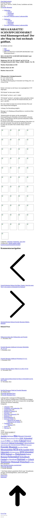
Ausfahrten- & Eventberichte (12, 408)
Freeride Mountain (9, 447)
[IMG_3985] (4, 145)
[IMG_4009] (4, 192)
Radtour (28, 454)
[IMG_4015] (21, 201)
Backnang (10, 436)
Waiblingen (6, 462)
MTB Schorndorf (27, 452)
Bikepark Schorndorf (24, 436)
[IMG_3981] (4, 135)
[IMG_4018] (13, 210)
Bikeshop (3, 438)
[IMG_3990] (30, 145)
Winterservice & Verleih (13, 422)
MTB (15, 449)
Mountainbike (7, 449)
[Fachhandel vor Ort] (8, 395)
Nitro (13, 454)
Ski (8, 459)
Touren (6, 426)
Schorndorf (17, 244)
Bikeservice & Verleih (13, 420)
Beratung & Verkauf (9, 411)
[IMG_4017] (4, 210)
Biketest (17, 438)
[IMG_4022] (4, 220)
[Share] (3, 515)
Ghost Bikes (20, 447)
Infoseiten (6, 413)
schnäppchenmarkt (9, 244)
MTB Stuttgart (6, 454)
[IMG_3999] (4, 173)
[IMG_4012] (30, 192)
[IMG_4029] (30, 220)
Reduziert (16, 241)
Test (27, 459)
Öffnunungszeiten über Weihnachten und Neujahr (14, 337)
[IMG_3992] (13, 154)
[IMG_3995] (4, 163)
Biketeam (10, 425)
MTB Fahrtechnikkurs (14, 452)
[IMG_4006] (13, 182)
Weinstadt (15, 462)
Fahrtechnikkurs (29, 443)
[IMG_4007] (21, 182)
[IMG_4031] (13, 229)
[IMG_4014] (13, 201)
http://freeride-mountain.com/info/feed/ (11, 465)
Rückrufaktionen (8, 417)
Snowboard (13, 459)
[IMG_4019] (21, 210)
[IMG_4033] (30, 229)
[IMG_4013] (4, 201)
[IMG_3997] (21, 163)
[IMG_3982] (13, 135)
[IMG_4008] (30, 182)
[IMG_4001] (13, 173)
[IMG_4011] (21, 192)
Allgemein (10, 241)
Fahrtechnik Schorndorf (15, 445)
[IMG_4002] (21, 173)
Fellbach (23, 445)
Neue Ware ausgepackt (10, 414)
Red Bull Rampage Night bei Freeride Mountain (14, 390)
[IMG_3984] (30, 135)
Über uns (6, 428)
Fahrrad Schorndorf (16, 443)
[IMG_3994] (30, 154)
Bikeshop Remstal (11, 438)
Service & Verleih (9, 419)
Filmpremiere (29, 445)
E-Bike (7, 441)
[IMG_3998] (30, 163)
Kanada (26, 447)
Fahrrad (22, 440)
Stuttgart (21, 459)
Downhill (3, 441)
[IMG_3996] (13, 163)
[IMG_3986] (13, 145)
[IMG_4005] (4, 182)
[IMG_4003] (30, 173)
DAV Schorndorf (26, 438)
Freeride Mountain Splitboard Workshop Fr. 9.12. (14, 358)
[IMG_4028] (21, 220)
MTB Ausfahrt (24, 450)
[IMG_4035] (4, 239)
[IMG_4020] (30, 210)
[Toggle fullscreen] (4, 515)
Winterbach (24, 462)
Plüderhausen (20, 454)
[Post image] (5, 335)
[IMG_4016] (30, 201)
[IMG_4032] (21, 229)
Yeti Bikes (32, 462)
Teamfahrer (7, 423)
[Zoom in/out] (6, 515)
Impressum (4, 477)
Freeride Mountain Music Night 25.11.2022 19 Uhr (14, 368)
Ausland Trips (8, 410)
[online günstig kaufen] (8, 393)
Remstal (4, 456)
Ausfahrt (4, 436)
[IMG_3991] (4, 154)
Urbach (31, 459)
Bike (16, 436)
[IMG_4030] (4, 229)
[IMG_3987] (21, 145)
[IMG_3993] (21, 154)
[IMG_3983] (21, 135)
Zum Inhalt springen (6, 1)
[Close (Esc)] (1, 515)
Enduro (16, 441)
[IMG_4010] (13, 192)
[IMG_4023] (13, 220)
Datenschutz (4, 475)
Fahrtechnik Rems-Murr (5, 445)
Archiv (2, 432)
